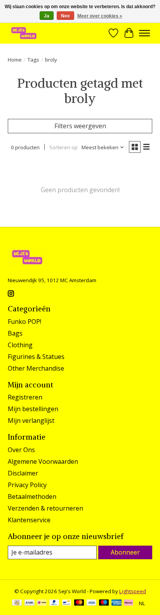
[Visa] (92, 603)
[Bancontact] (66, 603)
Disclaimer (23, 473)
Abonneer (125, 552)
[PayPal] (54, 603)
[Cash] (17, 603)
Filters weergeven (80, 126)
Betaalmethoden (32, 496)
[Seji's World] (24, 33)
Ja (46, 16)
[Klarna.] (128, 603)
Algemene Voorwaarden (43, 461)
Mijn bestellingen (33, 409)
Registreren (25, 397)
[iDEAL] (42, 603)
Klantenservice (29, 520)
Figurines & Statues (36, 356)
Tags (33, 59)
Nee (65, 16)
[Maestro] (104, 603)
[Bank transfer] (29, 603)
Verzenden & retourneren (45, 508)
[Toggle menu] (144, 33)
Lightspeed (132, 591)
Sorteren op (63, 147)
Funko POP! (24, 321)
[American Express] (116, 603)
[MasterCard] (79, 603)
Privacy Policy (27, 485)
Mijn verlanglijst (31, 420)
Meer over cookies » (99, 16)
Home (15, 59)
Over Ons (21, 449)
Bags (15, 333)
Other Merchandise (36, 368)
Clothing (20, 345)
